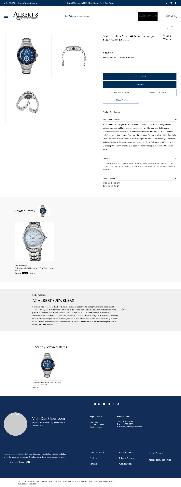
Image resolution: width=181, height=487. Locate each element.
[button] (6, 16)
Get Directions (38, 425)
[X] (95, 404)
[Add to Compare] (168, 27)
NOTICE (106, 158)
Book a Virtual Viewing (158, 92)
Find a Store (140, 85)
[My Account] (176, 3)
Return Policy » (156, 453)
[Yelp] (113, 404)
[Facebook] (90, 404)
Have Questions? (109, 178)
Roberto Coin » (126, 452)
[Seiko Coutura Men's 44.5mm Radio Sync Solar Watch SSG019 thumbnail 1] (28, 56)
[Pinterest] (109, 404)
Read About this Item (111, 119)
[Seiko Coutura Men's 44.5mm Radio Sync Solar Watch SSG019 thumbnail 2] (74, 56)
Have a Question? (140, 77)
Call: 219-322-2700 (125, 422)
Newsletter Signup (17, 462)
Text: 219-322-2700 (125, 424)
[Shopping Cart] (171, 3)
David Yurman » (97, 452)
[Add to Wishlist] (173, 27)
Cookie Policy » (126, 464)
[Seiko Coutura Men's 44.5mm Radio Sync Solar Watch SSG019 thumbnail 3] (28, 102)
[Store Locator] (125, 1)
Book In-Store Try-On (121, 92)
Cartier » (93, 458)
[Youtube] (104, 404)
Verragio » (94, 464)
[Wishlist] (167, 3)
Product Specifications (112, 112)
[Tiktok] (118, 404)
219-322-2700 (115, 183)
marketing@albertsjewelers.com (130, 427)
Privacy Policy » (126, 458)
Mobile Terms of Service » (161, 460)
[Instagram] (99, 404)
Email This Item (122, 100)
